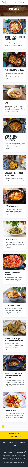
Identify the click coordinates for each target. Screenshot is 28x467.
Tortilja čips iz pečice (13, 305)
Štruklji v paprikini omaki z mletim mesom (15, 38)
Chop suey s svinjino (12, 410)
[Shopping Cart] (23, 2)
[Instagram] (21, 2)
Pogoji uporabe (13, 442)
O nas (4, 442)
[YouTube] (16, 436)
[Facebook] (19, 2)
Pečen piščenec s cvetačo (14, 70)
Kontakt (14, 445)
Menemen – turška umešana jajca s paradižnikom (11, 138)
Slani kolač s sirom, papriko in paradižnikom (14, 339)
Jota (6, 103)
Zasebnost (22, 442)
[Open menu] (25, 2)
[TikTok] (20, 436)
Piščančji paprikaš (12, 206)
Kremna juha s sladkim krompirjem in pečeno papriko (13, 375)
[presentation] (15, 26)
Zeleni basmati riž (11, 239)
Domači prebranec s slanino (12, 273)
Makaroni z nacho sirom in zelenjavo (14, 174)
